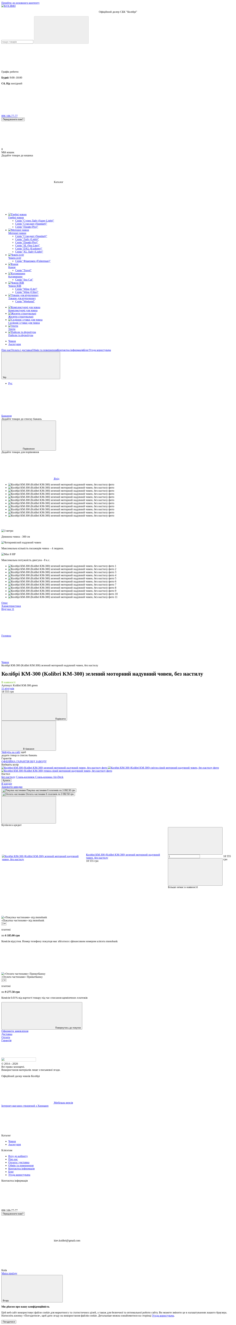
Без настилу (8, 777)
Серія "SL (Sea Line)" (27, 245)
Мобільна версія (63, 1102)
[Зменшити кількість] (195, 841)
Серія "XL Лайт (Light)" (29, 251)
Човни (12, 341)
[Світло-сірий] (163, 767)
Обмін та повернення (44, 350)
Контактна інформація (70, 350)
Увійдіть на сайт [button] (10, 752)
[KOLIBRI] (18, 1060)
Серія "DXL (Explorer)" (28, 248)
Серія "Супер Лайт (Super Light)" (34, 220)
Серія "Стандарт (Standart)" (31, 223)
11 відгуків (7, 688)
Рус (10, 383)
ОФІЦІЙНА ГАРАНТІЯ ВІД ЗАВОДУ (24, 761)
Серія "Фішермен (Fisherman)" (33, 261)
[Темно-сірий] (56, 770)
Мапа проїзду (9, 1273)
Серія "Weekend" (25, 301)
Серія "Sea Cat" (24, 279)
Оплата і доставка (21, 350)
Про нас (6, 350)
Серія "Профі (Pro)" (26, 226)
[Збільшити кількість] (195, 872)
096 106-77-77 (9, 115)
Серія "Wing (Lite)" (26, 289)
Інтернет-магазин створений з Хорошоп (25, 1105)
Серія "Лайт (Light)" (27, 239)
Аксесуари (14, 344)
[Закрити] (28, 810)
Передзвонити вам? (13, 119)
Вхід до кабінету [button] (18, 1156)
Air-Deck (58, 777)
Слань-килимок (25, 777)
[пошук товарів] (61, 30)
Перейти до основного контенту (20, 2)
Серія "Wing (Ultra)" (27, 292)
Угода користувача (100, 350)
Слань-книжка (44, 777)
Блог (86, 350)
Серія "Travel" (23, 270)
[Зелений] (54, 767)
